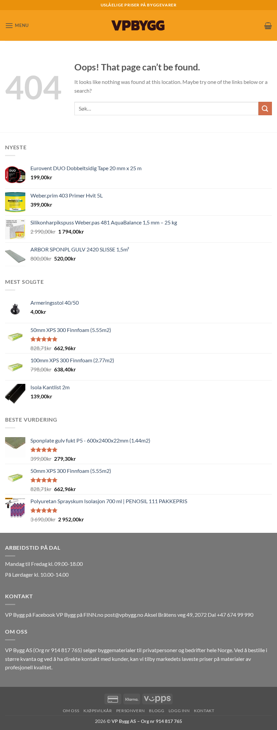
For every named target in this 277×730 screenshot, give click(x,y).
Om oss (71, 710)
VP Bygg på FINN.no (79, 614)
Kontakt (204, 710)
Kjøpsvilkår (97, 710)
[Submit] (265, 108)
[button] (17, 25)
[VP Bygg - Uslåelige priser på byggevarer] (138, 25)
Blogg (156, 710)
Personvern (130, 710)
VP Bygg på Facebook (30, 614)
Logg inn (179, 710)
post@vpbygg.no (123, 614)
